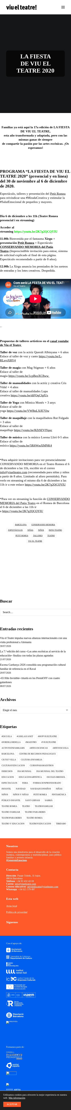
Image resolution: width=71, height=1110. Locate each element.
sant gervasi (32, 800)
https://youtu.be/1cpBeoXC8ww (28, 376)
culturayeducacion (13, 765)
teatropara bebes (12, 818)
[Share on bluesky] (48, 561)
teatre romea (9, 806)
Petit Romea (57, 193)
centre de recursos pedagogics (37, 754)
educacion (8, 777)
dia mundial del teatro (49, 771)
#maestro (31, 742)
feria (25, 783)
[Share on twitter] (26, 561)
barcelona (21, 525)
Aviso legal (11, 906)
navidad (21, 789)
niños (41, 530)
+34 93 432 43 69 (25, 881)
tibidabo (61, 824)
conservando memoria (43, 525)
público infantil (11, 800)
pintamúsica (59, 794)
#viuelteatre (48, 742)
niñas (30, 530)
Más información (17, 1098)
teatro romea (35, 818)
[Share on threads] (30, 561)
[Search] (35, 612)
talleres (38, 536)
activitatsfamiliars (13, 748)
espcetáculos (15, 530)
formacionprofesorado (47, 783)
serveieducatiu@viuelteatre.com (42, 886)
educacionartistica (30, 777)
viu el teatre (35, 541)
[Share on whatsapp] (44, 561)
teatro (51, 536)
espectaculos (9, 783)
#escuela (7, 736)
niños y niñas (21, 794)
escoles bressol (56, 777)
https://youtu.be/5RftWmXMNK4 (31, 445)
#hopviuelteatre (47, 736)
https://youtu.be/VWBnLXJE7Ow (28, 410)
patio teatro (55, 530)
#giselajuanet (25, 736)
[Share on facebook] (21, 561)
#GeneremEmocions (16, 860)
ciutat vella (9, 759)
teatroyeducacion (40, 824)
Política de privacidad (16, 912)
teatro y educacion (13, 824)
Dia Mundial (24, 771)
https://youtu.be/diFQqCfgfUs (29, 395)
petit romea (22, 536)
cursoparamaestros (42, 765)
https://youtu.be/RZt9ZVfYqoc (33, 430)
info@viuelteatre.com (13, 472)
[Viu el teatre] (21, 7)
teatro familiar (11, 812)
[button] (63, 7)
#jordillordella (11, 742)
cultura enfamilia (31, 759)
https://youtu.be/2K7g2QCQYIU (35, 231)
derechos (7, 771)
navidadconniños (40, 789)
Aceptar (12, 1104)
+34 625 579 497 (26, 889)
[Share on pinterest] (35, 561)
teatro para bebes (35, 812)
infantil (6, 789)
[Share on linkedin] (39, 561)
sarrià (49, 800)
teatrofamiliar (44, 806)
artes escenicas (38, 748)
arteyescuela (61, 748)
